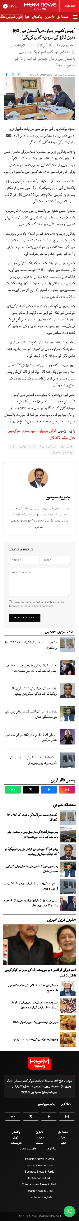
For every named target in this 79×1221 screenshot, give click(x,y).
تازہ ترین (49, 17)
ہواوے (13, 446)
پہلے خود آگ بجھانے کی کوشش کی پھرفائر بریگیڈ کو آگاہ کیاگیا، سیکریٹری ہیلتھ (34, 691)
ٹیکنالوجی (51, 1149)
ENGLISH (70, 6)
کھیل (16, 1138)
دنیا (27, 17)
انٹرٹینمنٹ (16, 1143)
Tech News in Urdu (39, 1178)
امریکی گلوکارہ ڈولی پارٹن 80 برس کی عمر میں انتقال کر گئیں (31, 737)
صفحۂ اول (62, 17)
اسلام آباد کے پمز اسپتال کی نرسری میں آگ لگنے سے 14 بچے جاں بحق (33, 760)
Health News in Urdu (40, 1190)
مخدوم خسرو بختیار (27, 446)
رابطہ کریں (66, 1104)
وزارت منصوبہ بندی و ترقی (62, 452)
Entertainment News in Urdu (39, 1184)
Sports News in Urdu (39, 1165)
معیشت (40, 1138)
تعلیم (63, 1143)
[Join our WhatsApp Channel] (69, 1211)
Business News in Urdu (39, 1171)
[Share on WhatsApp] (19, 74)
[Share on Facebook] (7, 74)
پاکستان (37, 17)
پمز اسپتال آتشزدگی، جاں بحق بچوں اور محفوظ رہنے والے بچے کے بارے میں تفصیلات (32, 668)
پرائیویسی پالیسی (46, 1104)
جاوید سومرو (70, 75)
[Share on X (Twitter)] (13, 74)
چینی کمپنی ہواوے (48, 446)
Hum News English (39, 1197)
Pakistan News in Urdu (39, 1158)
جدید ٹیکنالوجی (66, 446)
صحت (39, 1143)
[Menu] (75, 19)
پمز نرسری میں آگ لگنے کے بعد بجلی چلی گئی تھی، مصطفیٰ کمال (31, 714)
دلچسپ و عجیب (28, 1149)
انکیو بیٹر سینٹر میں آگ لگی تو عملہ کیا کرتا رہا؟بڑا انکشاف (31, 645)
